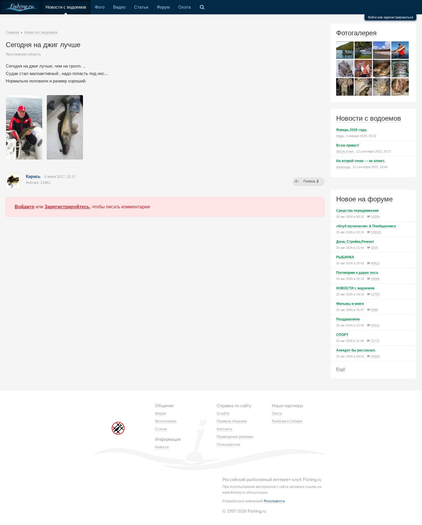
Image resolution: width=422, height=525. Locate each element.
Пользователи (228, 445)
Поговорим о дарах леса (357, 273)
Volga (340, 136)
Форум (163, 7)
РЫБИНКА (345, 257)
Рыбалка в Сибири (287, 421)
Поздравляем (348, 319)
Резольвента (274, 501)
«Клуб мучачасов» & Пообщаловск (366, 226)
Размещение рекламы (235, 437)
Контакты (224, 429)
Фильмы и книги (350, 304)
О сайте (223, 413)
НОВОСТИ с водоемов (355, 288)
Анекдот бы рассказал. (356, 350)
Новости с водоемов (66, 7)
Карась (33, 176)
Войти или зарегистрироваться (390, 17)
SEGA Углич (345, 151)
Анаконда (343, 167)
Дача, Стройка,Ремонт (355, 242)
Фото (99, 7)
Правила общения (232, 421)
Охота (184, 7)
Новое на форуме (364, 199)
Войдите (24, 206)
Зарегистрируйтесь (67, 206)
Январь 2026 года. (351, 130)
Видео (119, 7)
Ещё (340, 369)
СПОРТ (342, 335)
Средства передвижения (357, 211)
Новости (162, 447)
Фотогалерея (356, 33)
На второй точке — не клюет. (360, 161)
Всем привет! (347, 145)
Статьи (141, 7)
